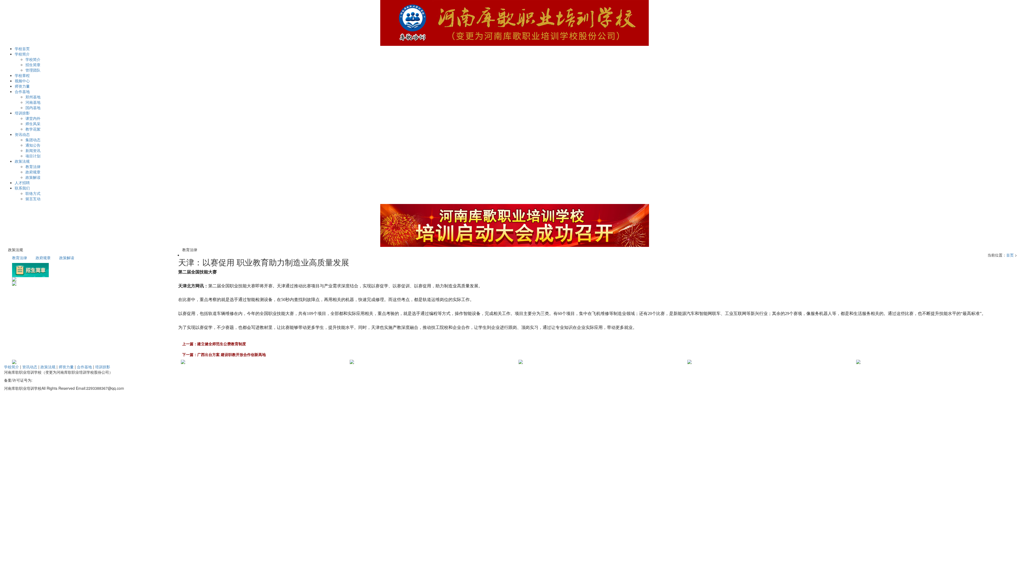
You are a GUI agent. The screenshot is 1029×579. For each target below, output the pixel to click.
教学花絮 (32, 129)
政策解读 (32, 177)
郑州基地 (32, 96)
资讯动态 (29, 366)
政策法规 (47, 366)
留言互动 (32, 198)
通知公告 (32, 145)
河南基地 (32, 102)
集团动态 (32, 139)
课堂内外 (32, 118)
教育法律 (32, 166)
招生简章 (32, 64)
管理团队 (32, 70)
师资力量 (66, 366)
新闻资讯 (32, 150)
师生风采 (32, 123)
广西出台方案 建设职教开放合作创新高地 (231, 354)
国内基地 (32, 107)
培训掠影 (102, 366)
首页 (1010, 255)
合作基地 (84, 366)
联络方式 (32, 193)
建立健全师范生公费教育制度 (221, 343)
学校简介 (32, 59)
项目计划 (32, 155)
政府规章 (32, 172)
